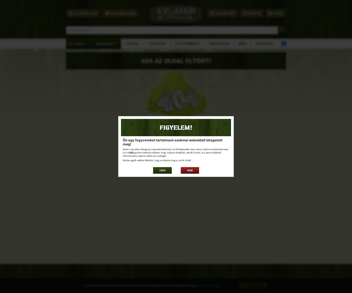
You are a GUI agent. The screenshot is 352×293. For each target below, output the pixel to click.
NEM (190, 170)
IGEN (162, 170)
